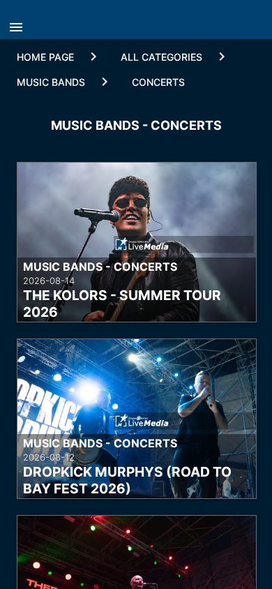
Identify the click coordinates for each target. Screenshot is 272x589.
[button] (19, 23)
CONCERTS (158, 82)
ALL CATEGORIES (161, 57)
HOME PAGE (45, 57)
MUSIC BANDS (51, 82)
